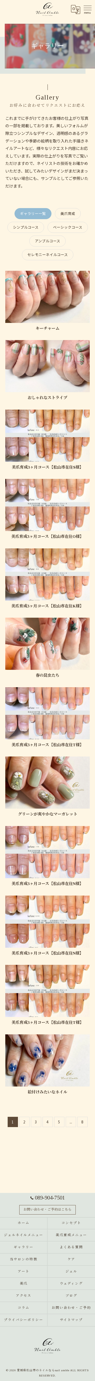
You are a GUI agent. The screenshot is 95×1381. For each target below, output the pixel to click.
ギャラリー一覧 (33, 213)
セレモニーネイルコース (47, 254)
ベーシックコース (67, 227)
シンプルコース (26, 227)
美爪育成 (67, 213)
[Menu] (87, 8)
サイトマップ (71, 1320)
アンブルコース (47, 240)
